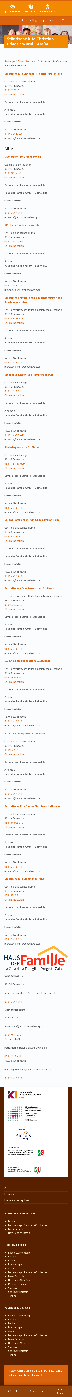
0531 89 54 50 (12, 173)
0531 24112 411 (14, 134)
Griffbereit (12, 1391)
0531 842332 (12, 536)
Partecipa (9, 61)
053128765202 (13, 677)
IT (63, 20)
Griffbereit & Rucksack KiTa (32, 1371)
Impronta (9, 1194)
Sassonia (12, 1288)
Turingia (12, 1296)
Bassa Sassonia (26, 61)
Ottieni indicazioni (14, 94)
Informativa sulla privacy (16, 1200)
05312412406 (12, 1035)
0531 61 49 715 (13, 318)
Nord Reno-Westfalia (19, 1233)
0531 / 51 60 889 (14, 464)
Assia (11, 1268)
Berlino (12, 1221)
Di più (60, 1393)
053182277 (11, 750)
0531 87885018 (13, 823)
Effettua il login (30, 20)
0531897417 (11, 90)
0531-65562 (11, 391)
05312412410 (12, 1056)
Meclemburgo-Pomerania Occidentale (28, 1225)
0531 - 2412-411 (14, 435)
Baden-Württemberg (19, 1253)
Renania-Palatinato (18, 1284)
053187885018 (13, 605)
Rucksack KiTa (36, 1391)
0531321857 (11, 895)
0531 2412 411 (13, 213)
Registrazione (47, 20)
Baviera (12, 1256)
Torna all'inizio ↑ (33, 1375)
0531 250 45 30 (13, 241)
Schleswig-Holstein (18, 1292)
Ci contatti (9, 1188)
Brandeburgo (15, 1264)
